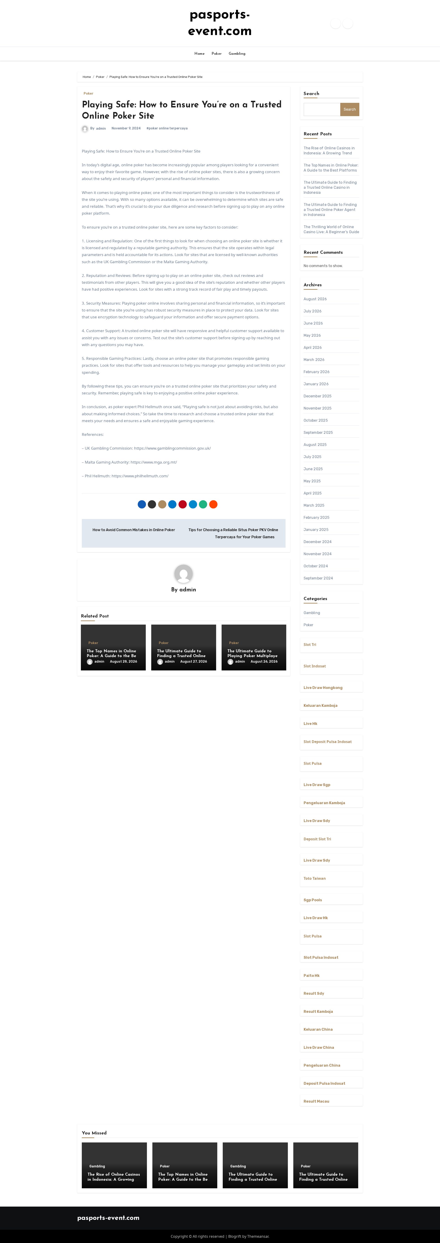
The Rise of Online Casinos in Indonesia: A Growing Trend (114, 1180)
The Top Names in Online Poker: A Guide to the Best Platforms (113, 656)
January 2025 (316, 529)
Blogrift (234, 1236)
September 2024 (318, 578)
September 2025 (318, 432)
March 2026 (314, 360)
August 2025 (315, 445)
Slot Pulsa (313, 763)
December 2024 (318, 542)
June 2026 (313, 323)
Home (199, 54)
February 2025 (317, 517)
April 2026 (313, 347)
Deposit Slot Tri (317, 838)
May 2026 (312, 335)
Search (312, 94)
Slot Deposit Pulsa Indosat (328, 741)
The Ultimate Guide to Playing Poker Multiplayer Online (253, 656)
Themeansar (257, 1236)
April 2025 (313, 493)
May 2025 (312, 481)
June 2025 (313, 469)
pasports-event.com (108, 1218)
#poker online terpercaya (167, 128)
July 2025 (313, 457)
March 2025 (314, 505)
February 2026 (317, 372)
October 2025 (316, 420)
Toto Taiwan (315, 878)
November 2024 (318, 554)
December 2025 (318, 396)
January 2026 (316, 384)
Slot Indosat (315, 666)
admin (101, 129)
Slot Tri (310, 644)
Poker (217, 54)
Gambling (237, 54)
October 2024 (316, 566)
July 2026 (313, 311)
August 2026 (315, 299)
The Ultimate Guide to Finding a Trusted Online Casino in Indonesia (330, 187)
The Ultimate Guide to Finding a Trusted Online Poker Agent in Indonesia (182, 656)
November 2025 (318, 408)
